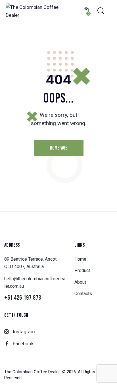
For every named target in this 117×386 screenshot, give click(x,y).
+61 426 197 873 (22, 298)
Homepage (58, 148)
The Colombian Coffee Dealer (32, 371)
